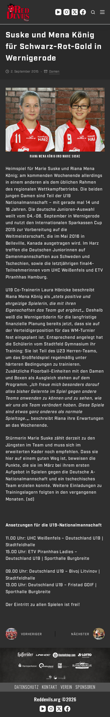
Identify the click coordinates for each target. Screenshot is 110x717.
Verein (66, 687)
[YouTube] (58, 12)
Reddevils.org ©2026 (55, 699)
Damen (54, 71)
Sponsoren (85, 687)
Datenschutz (27, 687)
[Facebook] (83, 12)
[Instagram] (66, 12)
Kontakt (49, 687)
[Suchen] (93, 12)
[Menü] (102, 12)
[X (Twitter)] (75, 12)
